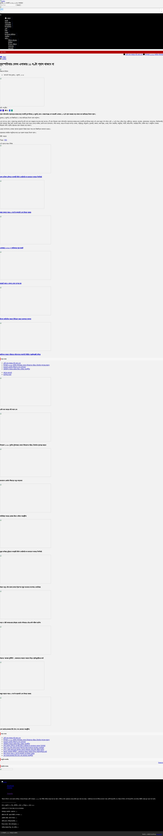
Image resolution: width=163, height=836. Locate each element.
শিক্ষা (6, 30)
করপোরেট (10, 48)
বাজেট (6, 21)
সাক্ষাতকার (11, 46)
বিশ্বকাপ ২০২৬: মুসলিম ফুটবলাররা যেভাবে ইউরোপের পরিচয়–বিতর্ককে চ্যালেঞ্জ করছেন (26, 365)
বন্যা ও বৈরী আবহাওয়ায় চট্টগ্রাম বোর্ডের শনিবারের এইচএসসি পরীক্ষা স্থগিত (20, 622)
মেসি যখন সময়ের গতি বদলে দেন (122, 54)
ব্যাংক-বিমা (8, 23)
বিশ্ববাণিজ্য (8, 27)
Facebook (10, 786)
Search (18, 5)
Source (160, 762)
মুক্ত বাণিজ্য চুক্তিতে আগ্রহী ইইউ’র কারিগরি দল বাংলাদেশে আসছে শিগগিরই (21, 177)
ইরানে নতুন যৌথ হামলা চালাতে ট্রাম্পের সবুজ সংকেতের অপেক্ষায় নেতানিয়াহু (20, 587)
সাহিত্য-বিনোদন (12, 40)
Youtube (10, 793)
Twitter (9, 788)
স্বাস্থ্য (6, 32)
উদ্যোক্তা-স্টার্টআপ (10, 34)
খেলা (6, 28)
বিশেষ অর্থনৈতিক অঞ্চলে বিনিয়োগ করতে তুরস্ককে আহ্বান (15, 319)
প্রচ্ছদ (4, 57)
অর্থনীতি (4, 59)
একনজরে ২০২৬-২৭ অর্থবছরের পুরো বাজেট (11, 248)
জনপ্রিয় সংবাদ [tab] (7, 374)
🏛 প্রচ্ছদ (8, 18)
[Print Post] (1, 110)
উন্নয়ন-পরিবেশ (12, 44)
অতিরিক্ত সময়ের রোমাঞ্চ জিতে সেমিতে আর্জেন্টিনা (16, 369)
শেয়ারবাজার (8, 25)
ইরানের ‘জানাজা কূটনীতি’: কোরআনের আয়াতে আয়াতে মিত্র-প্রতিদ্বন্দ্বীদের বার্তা (22, 658)
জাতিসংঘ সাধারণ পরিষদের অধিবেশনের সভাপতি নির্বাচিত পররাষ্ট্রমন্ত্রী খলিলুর (20, 354)
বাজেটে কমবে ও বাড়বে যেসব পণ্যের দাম (10, 283)
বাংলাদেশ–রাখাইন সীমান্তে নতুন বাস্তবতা (14, 367)
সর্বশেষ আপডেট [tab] (7, 372)
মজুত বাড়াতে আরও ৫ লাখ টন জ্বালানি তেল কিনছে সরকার (15, 212)
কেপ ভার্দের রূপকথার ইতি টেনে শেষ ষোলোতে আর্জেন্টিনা (15, 729)
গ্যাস (5, 140)
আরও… (7, 38)
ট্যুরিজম (10, 42)
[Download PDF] (3, 110)
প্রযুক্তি (7, 36)
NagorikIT (159, 834)
